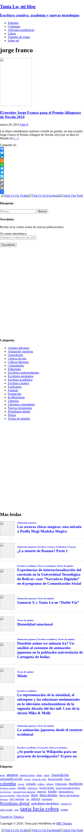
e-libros (41, 784)
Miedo (22, 676)
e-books (31, 783)
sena (16, 809)
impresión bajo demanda (24, 792)
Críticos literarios (18, 362)
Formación (14, 393)
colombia (8, 783)
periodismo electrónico (45, 803)
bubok (67, 779)
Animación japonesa (20, 351)
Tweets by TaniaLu (12, 816)
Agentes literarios (18, 348)
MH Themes (64, 823)
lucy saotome (17, 799)
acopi (2, 775)
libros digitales (48, 795)
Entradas (13, 23)
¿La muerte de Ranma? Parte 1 (42, 551)
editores (50, 784)
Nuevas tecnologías (20, 408)
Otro (23, 124)
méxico (35, 799)
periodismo (47, 799)
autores (27, 779)
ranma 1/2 (66, 803)
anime (39, 775)
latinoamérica (66, 791)
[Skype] (42, 176)
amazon (12, 775)
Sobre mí (13, 40)
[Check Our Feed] (71, 195)
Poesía (12, 415)
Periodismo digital (19, 411)
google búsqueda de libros (68, 788)
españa (21, 787)
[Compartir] (42, 192)
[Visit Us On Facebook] (44, 195)
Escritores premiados (20, 376)
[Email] (42, 180)
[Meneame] (42, 161)
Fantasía (13, 390)
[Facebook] (42, 149)
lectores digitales (7, 796)
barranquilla (55, 779)
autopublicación (11, 779)
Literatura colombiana (21, 404)
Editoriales (14, 369)
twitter (64, 809)
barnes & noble (39, 779)
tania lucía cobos (39, 809)
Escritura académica (20, 379)
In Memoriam (16, 397)
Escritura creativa (18, 383)
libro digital (23, 795)
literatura (4, 799)
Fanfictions (14, 386)
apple (47, 775)
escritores (76, 784)
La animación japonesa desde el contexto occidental (49, 732)
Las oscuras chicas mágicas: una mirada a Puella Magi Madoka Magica (49, 529)
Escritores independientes (23, 372)
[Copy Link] (42, 184)
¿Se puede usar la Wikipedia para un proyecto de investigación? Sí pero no (47, 754)
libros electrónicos (69, 795)
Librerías (13, 401)
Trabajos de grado (19, 37)
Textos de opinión (19, 418)
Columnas (14, 26)
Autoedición (15, 355)
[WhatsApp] (42, 164)
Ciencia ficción (17, 358)
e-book (21, 784)
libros (34, 795)
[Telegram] (42, 172)
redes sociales (6, 810)
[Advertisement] (42, 292)
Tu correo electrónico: (13, 233)
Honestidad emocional (35, 624)
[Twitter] (42, 153)
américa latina (27, 775)
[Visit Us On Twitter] (15, 195)
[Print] (42, 188)
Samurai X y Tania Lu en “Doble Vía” (48, 602)
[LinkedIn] (42, 157)
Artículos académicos (21, 30)
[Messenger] (42, 168)
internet (41, 791)
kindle (52, 791)
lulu (27, 799)
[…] (16, 138)
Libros (12, 33)
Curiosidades (16, 365)
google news (5, 792)
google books (46, 787)
